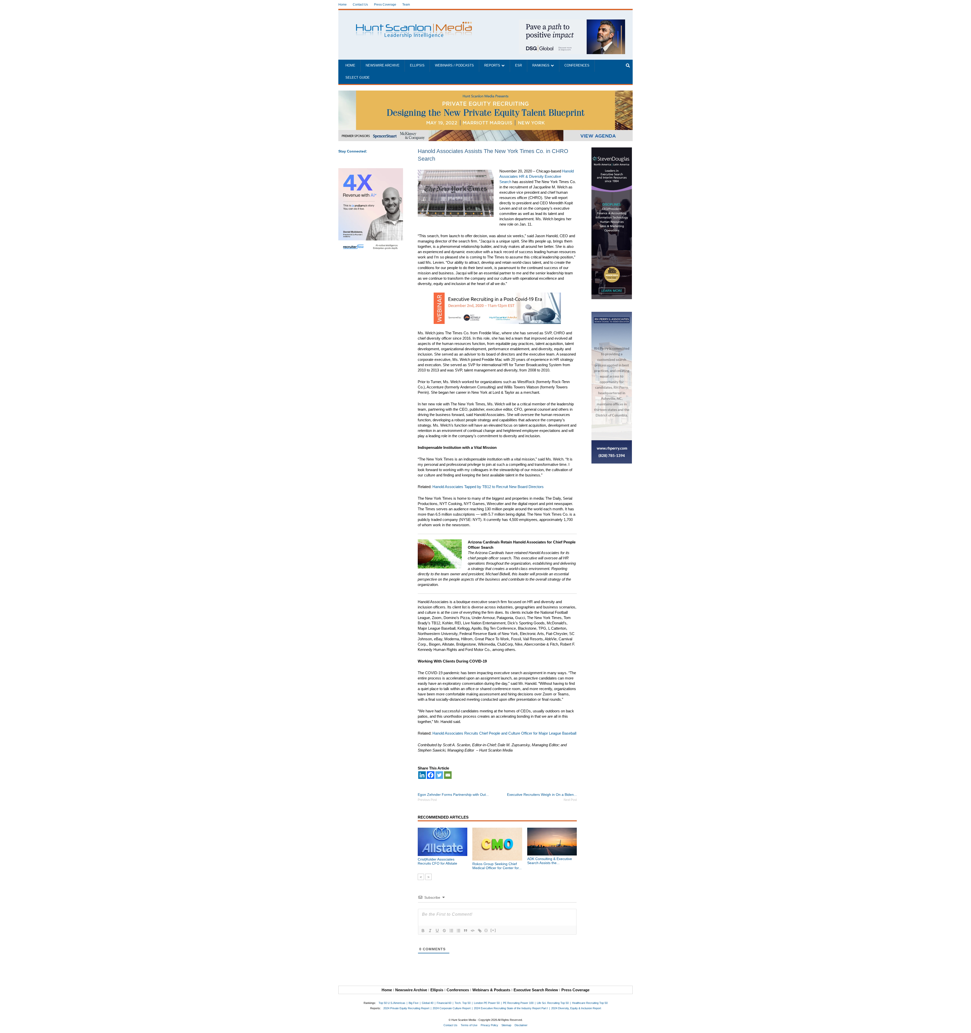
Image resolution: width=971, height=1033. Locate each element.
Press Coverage (385, 4)
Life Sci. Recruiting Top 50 (553, 1002)
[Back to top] (963, 1025)
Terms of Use (469, 1025)
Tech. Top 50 (463, 1002)
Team (406, 4)
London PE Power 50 (487, 1002)
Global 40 (427, 1002)
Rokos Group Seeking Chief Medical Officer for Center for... (497, 866)
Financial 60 (444, 1002)
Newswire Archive (383, 65)
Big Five (413, 1002)
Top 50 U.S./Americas (392, 1002)
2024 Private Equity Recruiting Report (406, 1008)
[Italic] (430, 931)
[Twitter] (439, 775)
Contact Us (360, 4)
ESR (518, 65)
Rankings (540, 65)
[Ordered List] (451, 931)
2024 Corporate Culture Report (452, 1008)
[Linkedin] (422, 775)
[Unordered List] (458, 931)
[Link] (479, 931)
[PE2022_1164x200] (485, 93)
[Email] (448, 775)
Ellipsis (417, 65)
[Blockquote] (465, 931)
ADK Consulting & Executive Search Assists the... (549, 861)
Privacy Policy (489, 1025)
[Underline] (437, 931)
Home (342, 4)
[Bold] (423, 931)
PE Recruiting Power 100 (518, 1002)
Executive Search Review (536, 990)
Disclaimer (521, 1025)
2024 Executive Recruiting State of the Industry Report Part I (511, 1008)
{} (486, 930)
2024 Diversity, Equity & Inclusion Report (576, 1008)
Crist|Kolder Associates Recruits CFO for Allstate (437, 861)
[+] (493, 930)
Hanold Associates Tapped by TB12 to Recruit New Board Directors (488, 487)
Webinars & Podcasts (491, 990)
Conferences (576, 65)
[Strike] (444, 931)
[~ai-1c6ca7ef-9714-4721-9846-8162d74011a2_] (572, 22)
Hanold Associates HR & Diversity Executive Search (536, 176)
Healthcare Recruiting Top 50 (590, 1002)
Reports (492, 65)
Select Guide (357, 77)
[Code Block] (472, 931)
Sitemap (506, 1025)
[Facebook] (430, 775)
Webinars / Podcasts (454, 65)
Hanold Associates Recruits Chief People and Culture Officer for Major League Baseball (504, 733)
